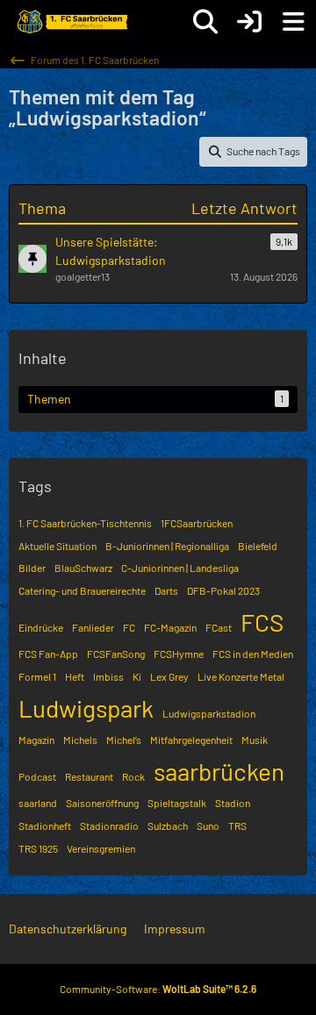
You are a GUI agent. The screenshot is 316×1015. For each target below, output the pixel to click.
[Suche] (205, 21)
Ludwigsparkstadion (208, 713)
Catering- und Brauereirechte (82, 590)
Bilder (32, 567)
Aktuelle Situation (57, 546)
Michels (80, 739)
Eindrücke (40, 627)
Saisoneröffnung (102, 803)
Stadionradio (109, 825)
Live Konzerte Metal (241, 676)
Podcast (37, 776)
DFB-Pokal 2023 (223, 590)
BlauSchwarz (83, 567)
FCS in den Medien (252, 653)
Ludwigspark (86, 708)
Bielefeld (257, 546)
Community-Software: (158, 989)
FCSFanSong (116, 653)
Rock (133, 776)
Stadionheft (44, 825)
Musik (254, 739)
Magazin (36, 739)
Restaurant (89, 776)
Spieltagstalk (176, 803)
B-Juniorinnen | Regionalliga (167, 546)
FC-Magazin (170, 627)
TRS (237, 825)
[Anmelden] (249, 22)
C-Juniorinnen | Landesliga (180, 567)
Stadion (232, 803)
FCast (218, 627)
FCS (262, 622)
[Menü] (293, 21)
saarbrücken (219, 771)
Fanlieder (93, 627)
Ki (137, 676)
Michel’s (123, 739)
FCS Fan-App (48, 653)
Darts (166, 590)
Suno (208, 825)
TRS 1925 (38, 848)
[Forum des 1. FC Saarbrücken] (71, 21)
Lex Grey (169, 676)
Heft (74, 676)
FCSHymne (179, 653)
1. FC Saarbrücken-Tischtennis (85, 523)
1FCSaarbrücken (197, 523)
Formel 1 (37, 676)
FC (129, 627)
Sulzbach (167, 825)
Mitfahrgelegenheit (191, 739)
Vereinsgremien (101, 848)
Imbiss (108, 676)
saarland (37, 803)
